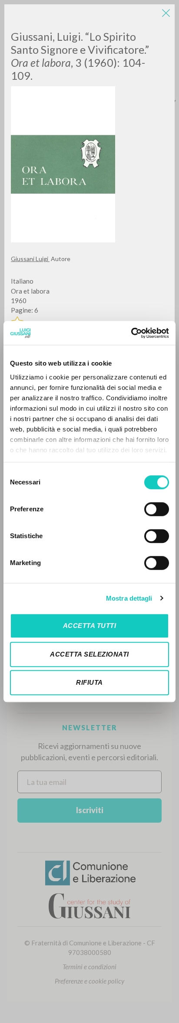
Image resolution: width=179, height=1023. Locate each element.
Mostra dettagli (129, 598)
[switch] (156, 509)
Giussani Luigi (30, 258)
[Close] (166, 13)
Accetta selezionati (89, 654)
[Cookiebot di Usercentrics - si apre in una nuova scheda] (131, 333)
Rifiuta (89, 682)
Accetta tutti (89, 625)
